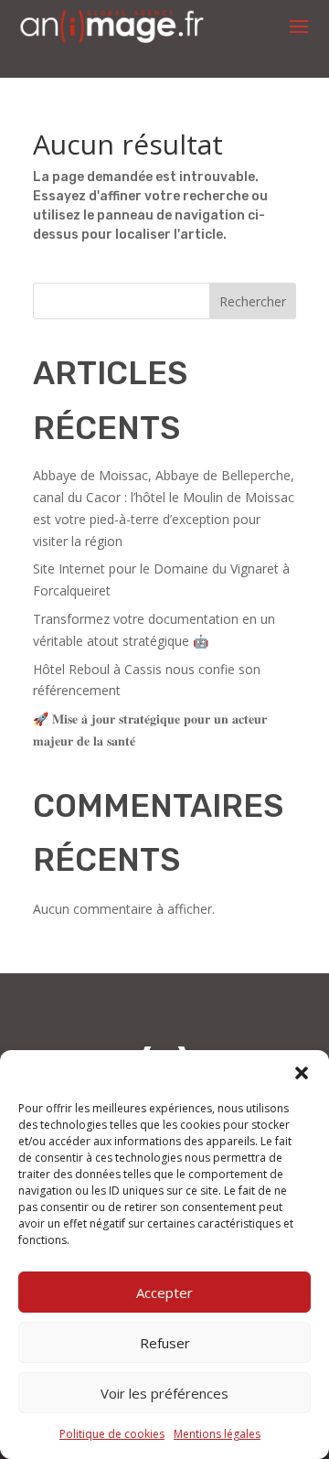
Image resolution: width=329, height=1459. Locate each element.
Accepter (164, 1292)
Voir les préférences (164, 1393)
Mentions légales (217, 1434)
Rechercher (252, 301)
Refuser (165, 1343)
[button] (301, 1073)
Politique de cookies (111, 1434)
